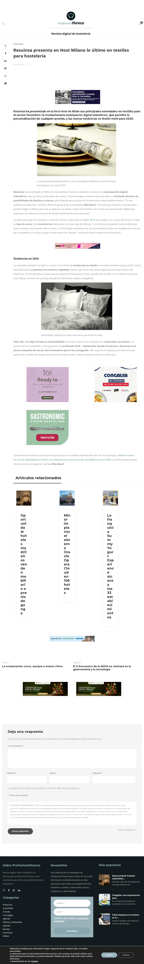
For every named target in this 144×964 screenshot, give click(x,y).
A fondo (6, 911)
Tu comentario (15, 746)
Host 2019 (89, 219)
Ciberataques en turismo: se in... (125, 916)
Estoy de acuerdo (19, 795)
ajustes (34, 961)
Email (53, 773)
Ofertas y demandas (12, 922)
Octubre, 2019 (18, 64)
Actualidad (18, 44)
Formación (8, 932)
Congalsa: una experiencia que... (126, 896)
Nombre (11, 773)
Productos (7, 904)
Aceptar (109, 955)
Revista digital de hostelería (70, 34)
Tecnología (8, 915)
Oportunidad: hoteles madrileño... (123, 877)
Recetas (6, 929)
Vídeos (6, 936)
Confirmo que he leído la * (71, 919)
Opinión (6, 925)
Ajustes (125, 955)
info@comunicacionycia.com (76, 814)
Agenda (6, 918)
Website (97, 773)
